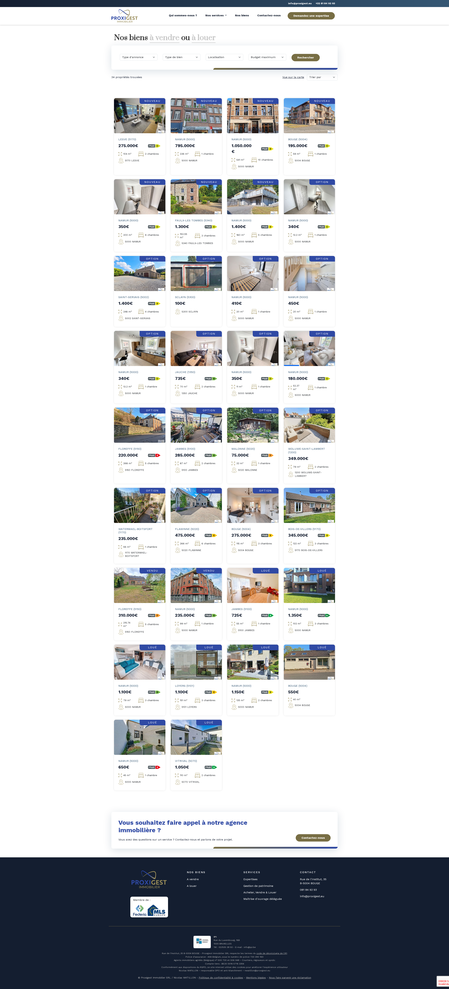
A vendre (193, 879)
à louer (204, 37)
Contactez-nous (269, 15)
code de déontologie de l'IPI (271, 953)
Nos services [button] (214, 15)
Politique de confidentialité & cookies (221, 977)
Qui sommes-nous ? (183, 15)
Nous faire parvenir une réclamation (290, 977)
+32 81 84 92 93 (325, 3)
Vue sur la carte (293, 77)
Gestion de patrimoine (258, 886)
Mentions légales (256, 977)
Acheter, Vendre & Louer (259, 892)
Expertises (250, 879)
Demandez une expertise (311, 15)
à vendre (164, 37)
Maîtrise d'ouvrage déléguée (262, 899)
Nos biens (242, 15)
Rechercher (305, 57)
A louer (192, 886)
